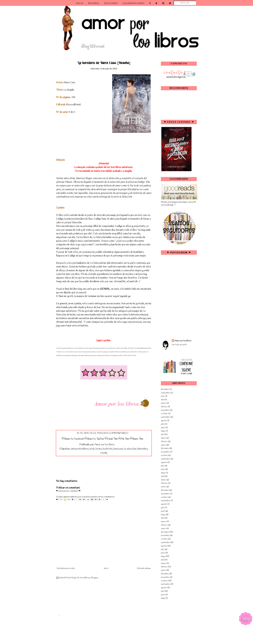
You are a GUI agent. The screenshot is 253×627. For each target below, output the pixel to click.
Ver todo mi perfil (179, 344)
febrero (164, 406)
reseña (103, 453)
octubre (164, 413)
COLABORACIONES (134, 3)
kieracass (118, 449)
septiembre (165, 392)
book (92, 449)
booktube (107, 449)
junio (163, 396)
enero (163, 445)
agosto (164, 420)
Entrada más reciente (66, 568)
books (99, 449)
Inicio (106, 568)
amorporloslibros (80, 449)
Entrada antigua (144, 568)
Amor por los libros (183, 340)
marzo (163, 403)
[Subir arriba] (245, 619)
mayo (163, 431)
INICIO (79, 3)
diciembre (165, 389)
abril (163, 399)
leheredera (142, 449)
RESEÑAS (93, 3)
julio (162, 424)
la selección (130, 449)
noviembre (165, 410)
